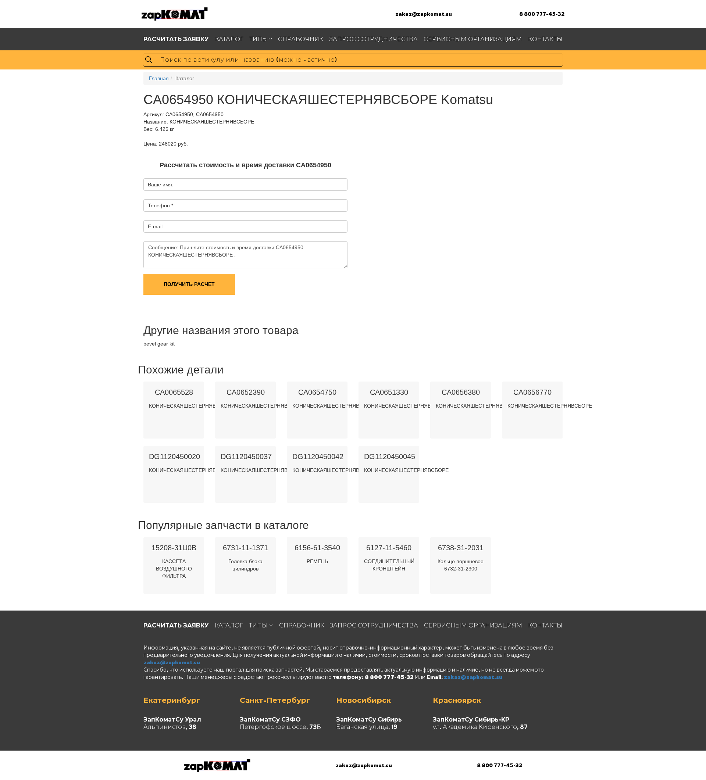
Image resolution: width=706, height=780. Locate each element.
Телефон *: (161, 205)
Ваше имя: (161, 184)
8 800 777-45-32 (541, 14)
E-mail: (156, 226)
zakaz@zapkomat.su (423, 14)
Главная (159, 78)
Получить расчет (189, 284)
